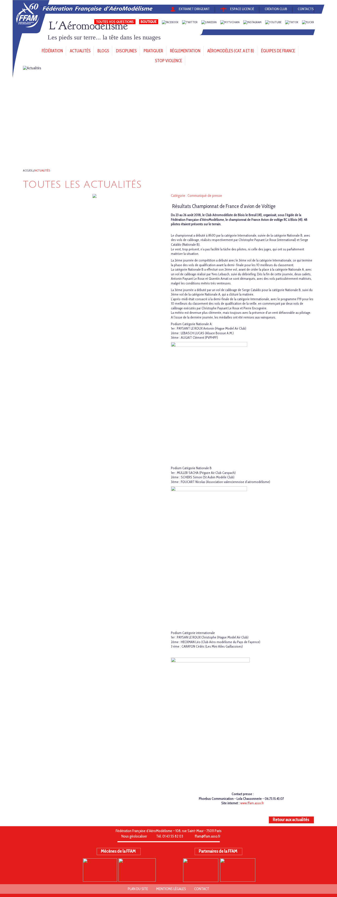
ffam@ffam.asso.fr (207, 836)
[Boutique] (148, 22)
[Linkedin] (209, 22)
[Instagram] (252, 22)
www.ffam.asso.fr (252, 803)
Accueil (28, 170)
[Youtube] (273, 22)
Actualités (42, 170)
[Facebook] (170, 22)
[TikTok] (291, 22)
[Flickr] (308, 22)
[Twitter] (190, 22)
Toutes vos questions (115, 21)
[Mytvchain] (230, 22)
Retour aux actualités (291, 819)
